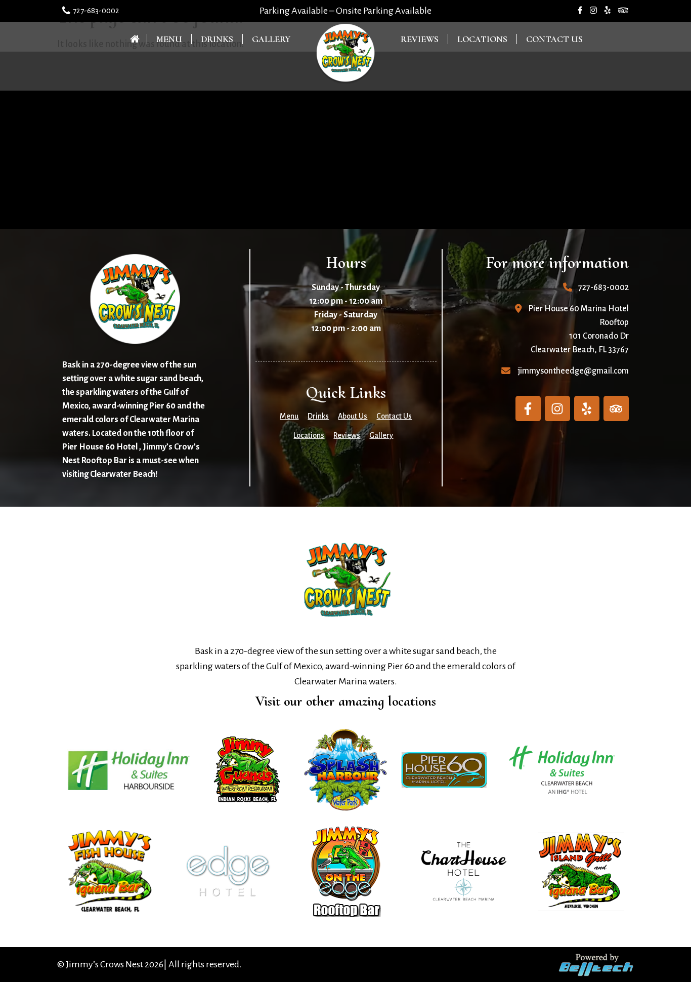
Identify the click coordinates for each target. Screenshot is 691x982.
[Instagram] (557, 408)
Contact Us (554, 39)
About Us (352, 416)
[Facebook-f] (528, 408)
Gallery (271, 39)
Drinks (217, 39)
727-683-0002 (96, 10)
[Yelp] (586, 408)
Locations (482, 39)
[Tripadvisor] (616, 408)
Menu (169, 39)
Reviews (420, 39)
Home (137, 39)
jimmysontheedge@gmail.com (573, 371)
